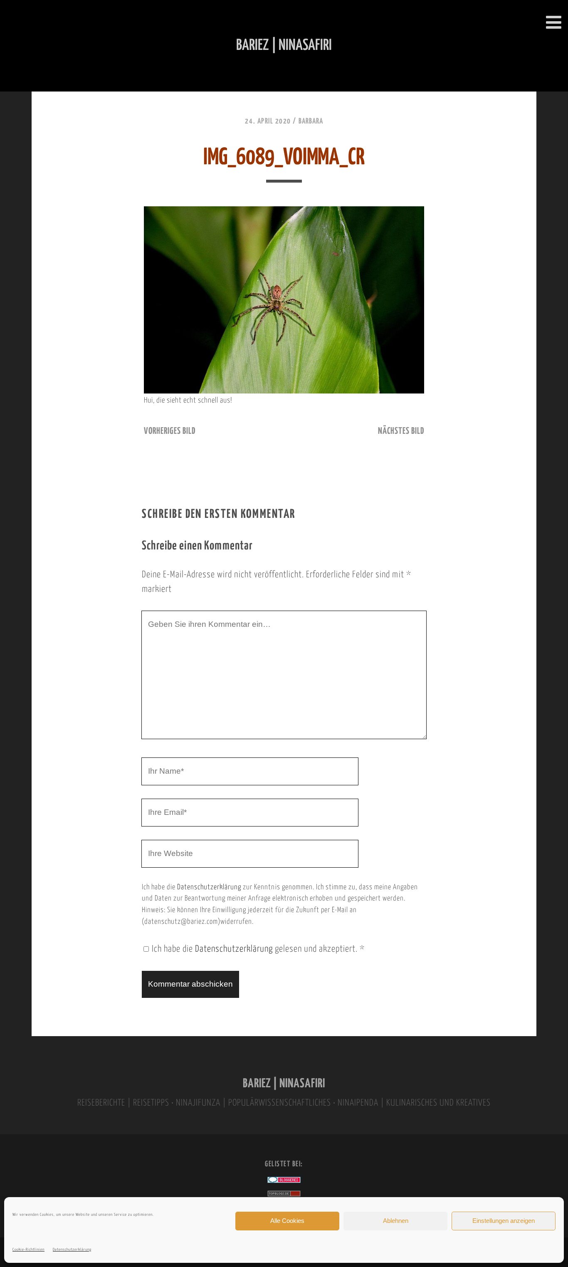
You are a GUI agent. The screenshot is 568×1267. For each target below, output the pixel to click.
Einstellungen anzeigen (503, 1220)
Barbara (311, 121)
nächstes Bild (401, 431)
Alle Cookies (287, 1220)
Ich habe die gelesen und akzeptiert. (258, 949)
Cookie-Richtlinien (28, 1250)
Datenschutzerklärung (72, 1250)
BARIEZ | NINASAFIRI (284, 1084)
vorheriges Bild (169, 431)
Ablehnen (395, 1220)
